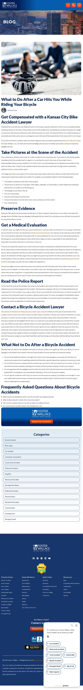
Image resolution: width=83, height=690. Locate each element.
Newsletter (46, 589)
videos (14, 174)
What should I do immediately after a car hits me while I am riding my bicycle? (28, 397)
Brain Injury (9, 446)
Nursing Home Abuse (12, 485)
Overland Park (26, 589)
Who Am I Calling (48, 592)
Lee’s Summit (26, 583)
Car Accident (9, 451)
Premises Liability (6, 604)
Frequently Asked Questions (71, 583)
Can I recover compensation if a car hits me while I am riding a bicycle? (26, 403)
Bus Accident (5, 586)
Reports (65, 595)
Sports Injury (5, 607)
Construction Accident (12, 463)
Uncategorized (10, 513)
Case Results (67, 592)
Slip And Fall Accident (12, 502)
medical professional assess (41, 233)
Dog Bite (8, 474)
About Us (45, 580)
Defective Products (11, 468)
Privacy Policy (39, 660)
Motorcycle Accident (12, 480)
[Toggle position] (72, 625)
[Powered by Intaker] (66, 685)
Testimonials (67, 586)
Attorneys (45, 583)
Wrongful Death (10, 519)
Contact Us (46, 595)
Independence (26, 586)
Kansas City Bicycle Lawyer (71, 140)
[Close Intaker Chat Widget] (76, 625)
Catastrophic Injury (6, 592)
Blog (64, 580)
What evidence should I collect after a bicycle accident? (21, 400)
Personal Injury (10, 496)
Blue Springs (25, 595)
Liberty (24, 598)
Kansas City (25, 580)
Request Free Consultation (41, 422)
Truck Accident (10, 508)
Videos (65, 589)
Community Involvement (13, 457)
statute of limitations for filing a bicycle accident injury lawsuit (25, 312)
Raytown (24, 592)
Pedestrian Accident (11, 491)
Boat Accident (5, 583)
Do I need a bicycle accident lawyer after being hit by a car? (22, 406)
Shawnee (24, 604)
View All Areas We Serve (29, 607)
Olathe (24, 601)
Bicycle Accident (10, 440)
